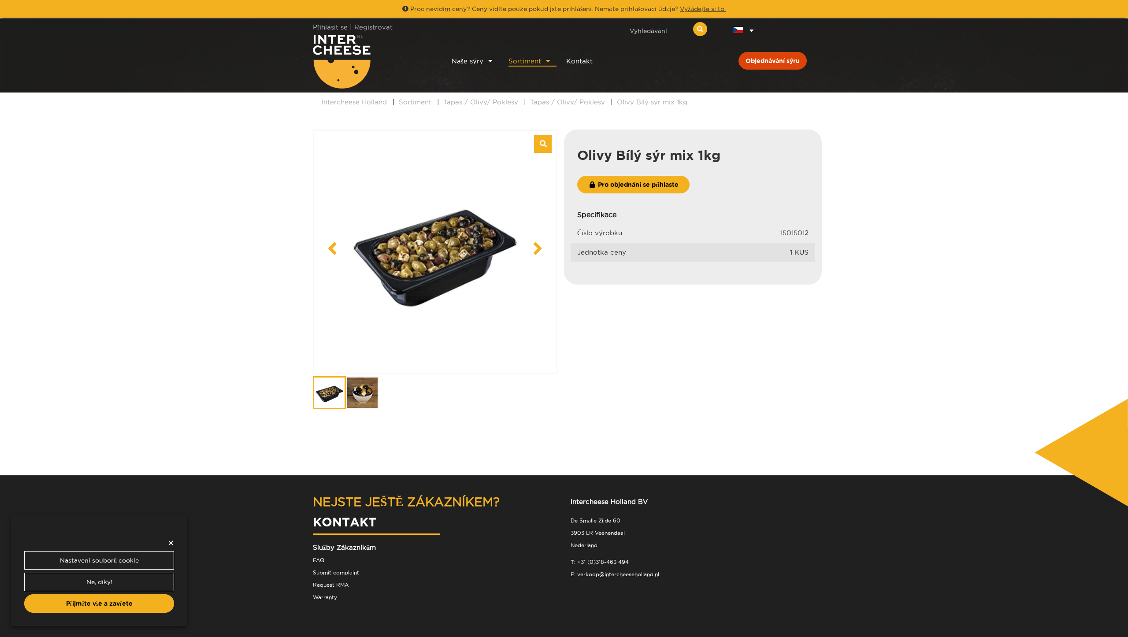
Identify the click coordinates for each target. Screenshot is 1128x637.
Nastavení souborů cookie (99, 560)
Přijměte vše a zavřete (99, 603)
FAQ (318, 560)
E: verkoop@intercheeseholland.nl (615, 574)
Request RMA (331, 585)
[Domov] (371, 61)
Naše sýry (467, 61)
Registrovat (373, 27)
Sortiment (524, 61)
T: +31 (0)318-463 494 (600, 562)
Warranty (325, 597)
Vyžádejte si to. (703, 8)
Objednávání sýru (773, 60)
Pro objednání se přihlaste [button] (637, 184)
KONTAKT (344, 522)
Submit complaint (336, 572)
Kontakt (579, 61)
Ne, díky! (99, 581)
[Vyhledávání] (700, 29)
